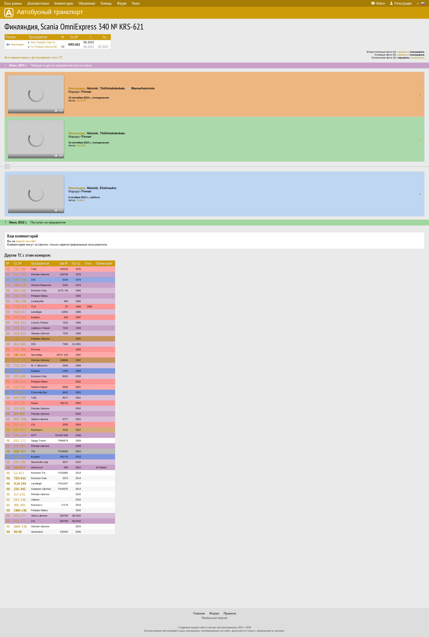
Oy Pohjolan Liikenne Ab (44, 46)
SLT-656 (19, 494)
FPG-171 (20, 515)
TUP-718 (20, 306)
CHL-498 (20, 456)
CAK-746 (20, 338)
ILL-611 (19, 473)
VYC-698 (19, 376)
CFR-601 (19, 408)
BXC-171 (20, 440)
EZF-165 (20, 387)
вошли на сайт (26, 241)
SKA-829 (20, 467)
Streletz (80, 200)
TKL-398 (20, 269)
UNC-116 (20, 381)
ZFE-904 (20, 349)
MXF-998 (20, 419)
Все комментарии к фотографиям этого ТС (33, 57)
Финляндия (17, 44)
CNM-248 (20, 510)
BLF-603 (20, 424)
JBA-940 (19, 344)
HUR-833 (20, 312)
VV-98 (18, 532)
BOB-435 (20, 451)
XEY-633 (20, 430)
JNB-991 (20, 505)
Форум (214, 613)
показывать (418, 57)
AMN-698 (20, 280)
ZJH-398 (20, 462)
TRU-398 (20, 301)
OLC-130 (20, 290)
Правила (230, 613)
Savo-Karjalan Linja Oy (43, 42)
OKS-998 (20, 296)
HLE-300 (20, 274)
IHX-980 (19, 446)
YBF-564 (19, 355)
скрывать (402, 51)
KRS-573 (20, 371)
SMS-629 (20, 435)
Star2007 (81, 100)
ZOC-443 (20, 489)
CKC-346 (20, 499)
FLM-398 (20, 483)
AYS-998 (20, 397)
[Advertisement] (214, 573)
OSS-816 (20, 322)
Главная (199, 613)
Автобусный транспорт (50, 11)
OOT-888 (20, 317)
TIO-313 (20, 365)
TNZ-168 (20, 360)
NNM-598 (20, 526)
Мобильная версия (214, 618)
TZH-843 (20, 478)
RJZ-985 (19, 414)
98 (8, 269)
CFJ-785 (19, 403)
